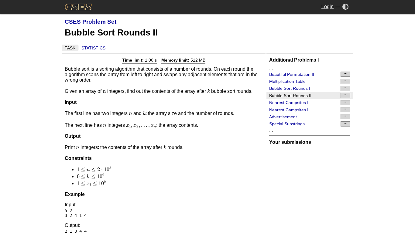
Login (327, 6)
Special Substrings (287, 123)
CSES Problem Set (90, 22)
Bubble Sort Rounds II (290, 95)
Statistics (93, 48)
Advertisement (283, 116)
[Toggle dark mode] (345, 6)
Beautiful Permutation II (291, 74)
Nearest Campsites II (289, 109)
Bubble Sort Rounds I (289, 88)
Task (70, 48)
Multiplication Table (287, 81)
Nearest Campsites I (288, 102)
